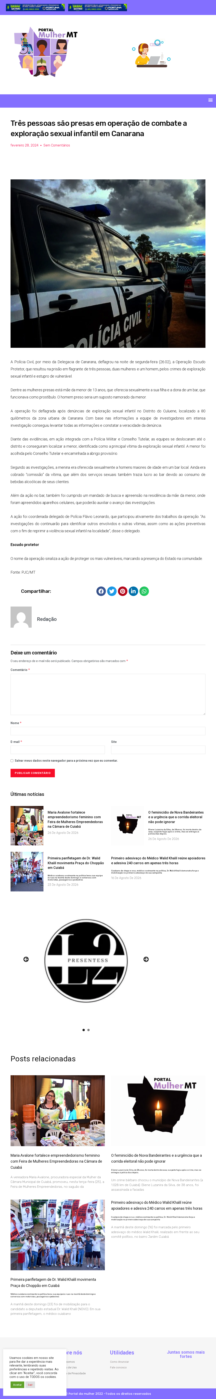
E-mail (16, 742)
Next (146, 959)
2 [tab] (88, 1030)
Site (114, 742)
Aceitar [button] (17, 1384)
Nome (16, 723)
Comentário (20, 670)
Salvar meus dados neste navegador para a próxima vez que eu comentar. (66, 760)
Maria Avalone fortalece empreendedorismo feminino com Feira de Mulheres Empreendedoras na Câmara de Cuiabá (56, 1161)
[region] (35, 7)
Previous (26, 959)
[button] (210, 99)
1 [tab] (83, 1030)
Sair (30, 1384)
